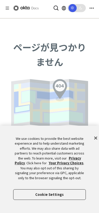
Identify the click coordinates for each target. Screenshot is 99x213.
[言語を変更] (64, 8)
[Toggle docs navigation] (7, 8)
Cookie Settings (49, 194)
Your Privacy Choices (66, 163)
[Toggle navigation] (91, 8)
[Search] (56, 7)
